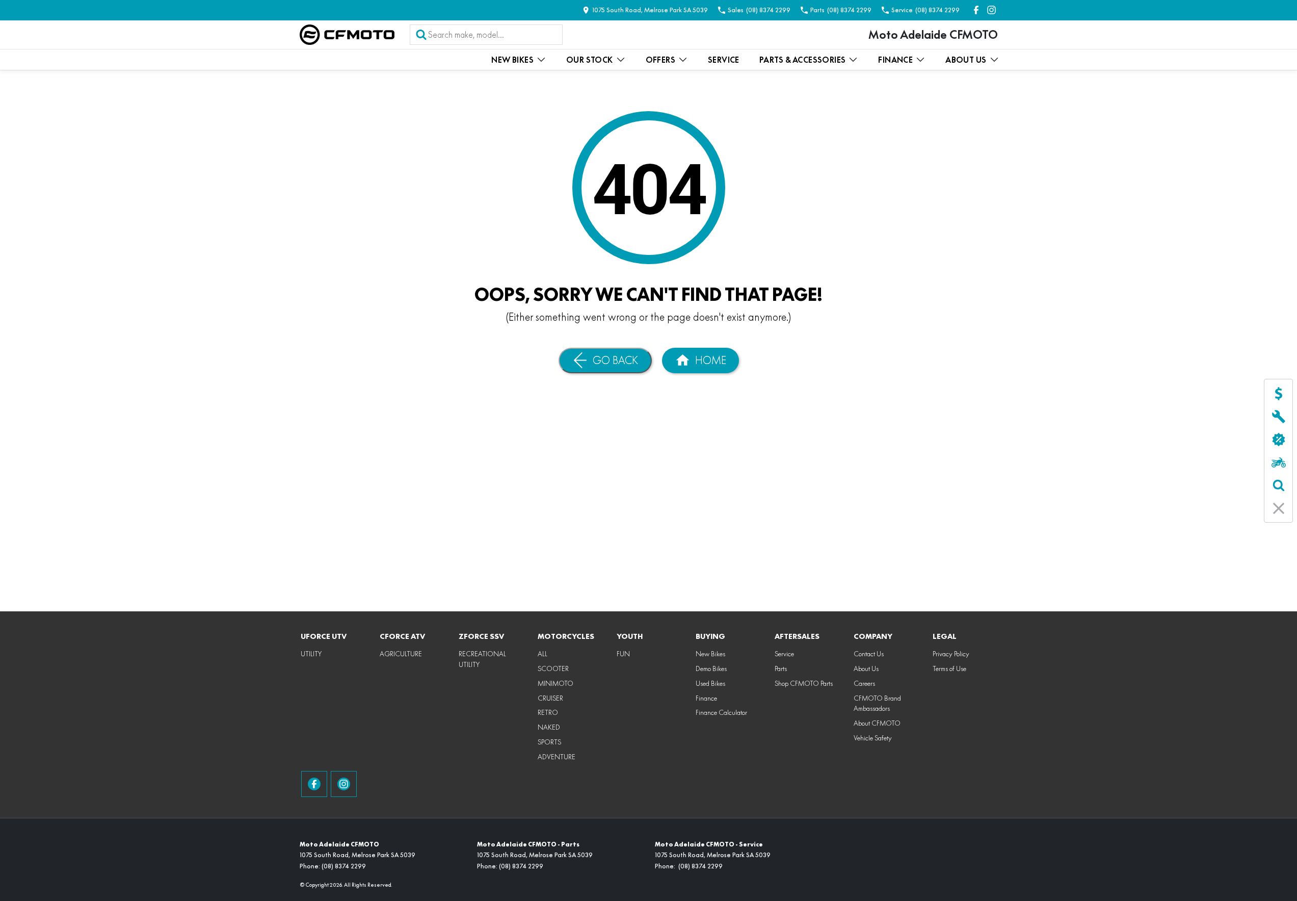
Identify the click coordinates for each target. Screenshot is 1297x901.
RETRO (548, 712)
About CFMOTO (877, 723)
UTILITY (311, 654)
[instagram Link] (991, 10)
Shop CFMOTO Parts (804, 683)
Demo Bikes (711, 668)
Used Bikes (710, 683)
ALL (542, 654)
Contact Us (869, 654)
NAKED (549, 727)
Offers (660, 60)
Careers (864, 683)
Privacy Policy (951, 654)
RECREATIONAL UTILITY (482, 659)
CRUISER (550, 698)
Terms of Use (949, 668)
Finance (895, 60)
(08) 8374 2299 (344, 866)
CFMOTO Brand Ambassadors (877, 703)
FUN (623, 654)
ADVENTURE (556, 757)
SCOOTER (553, 668)
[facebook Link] (976, 10)
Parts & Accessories (802, 60)
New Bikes (512, 60)
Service (723, 60)
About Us (965, 60)
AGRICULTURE (401, 654)
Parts (781, 668)
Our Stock (589, 60)
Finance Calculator (721, 712)
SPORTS (549, 742)
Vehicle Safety (873, 738)
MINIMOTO (555, 683)
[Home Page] (347, 34)
